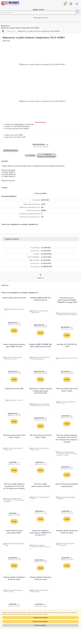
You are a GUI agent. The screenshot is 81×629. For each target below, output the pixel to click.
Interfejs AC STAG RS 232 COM (67, 345)
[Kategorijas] (76, 3)
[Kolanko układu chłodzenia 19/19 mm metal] (66, 544)
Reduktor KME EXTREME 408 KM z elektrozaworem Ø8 (40, 345)
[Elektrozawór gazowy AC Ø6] (14, 309)
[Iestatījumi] (71, 3)
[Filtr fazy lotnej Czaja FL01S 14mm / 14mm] (14, 449)
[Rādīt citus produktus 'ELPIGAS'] (6, 41)
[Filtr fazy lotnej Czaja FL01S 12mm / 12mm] (66, 402)
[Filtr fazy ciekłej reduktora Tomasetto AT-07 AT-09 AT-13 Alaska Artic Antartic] (14, 500)
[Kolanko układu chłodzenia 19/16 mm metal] (14, 590)
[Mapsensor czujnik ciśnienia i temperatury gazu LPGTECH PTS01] (40, 404)
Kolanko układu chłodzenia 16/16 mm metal (40, 578)
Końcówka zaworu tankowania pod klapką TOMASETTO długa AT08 (67, 300)
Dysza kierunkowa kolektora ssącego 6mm (67, 485)
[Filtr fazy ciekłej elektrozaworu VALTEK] (40, 497)
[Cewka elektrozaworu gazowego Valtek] (14, 544)
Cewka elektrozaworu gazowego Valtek (14, 532)
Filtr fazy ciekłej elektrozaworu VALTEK (40, 485)
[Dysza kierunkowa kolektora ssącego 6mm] (66, 497)
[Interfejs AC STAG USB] (14, 400)
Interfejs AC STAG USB (14, 389)
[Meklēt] (78, 12)
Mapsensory (11, 31)
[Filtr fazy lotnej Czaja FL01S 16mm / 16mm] (40, 449)
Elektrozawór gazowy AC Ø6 (14, 298)
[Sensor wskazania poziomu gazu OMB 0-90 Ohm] (14, 358)
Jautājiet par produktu (10, 150)
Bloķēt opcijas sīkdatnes (40, 621)
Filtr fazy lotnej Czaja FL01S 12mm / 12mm (67, 390)
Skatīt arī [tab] (40, 278)
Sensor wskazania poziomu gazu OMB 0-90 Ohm (14, 345)
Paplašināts (36, 18)
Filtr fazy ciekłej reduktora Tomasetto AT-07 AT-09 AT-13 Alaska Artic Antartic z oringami (67, 438)
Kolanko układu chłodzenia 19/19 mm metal (67, 532)
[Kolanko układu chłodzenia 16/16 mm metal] (40, 590)
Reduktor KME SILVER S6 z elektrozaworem (40, 299)
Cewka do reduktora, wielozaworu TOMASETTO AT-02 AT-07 (40, 533)
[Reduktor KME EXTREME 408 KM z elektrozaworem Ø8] (40, 358)
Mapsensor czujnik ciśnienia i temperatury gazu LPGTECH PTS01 (40, 391)
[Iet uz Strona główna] (3, 31)
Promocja (45, 18)
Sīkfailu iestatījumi (40, 625)
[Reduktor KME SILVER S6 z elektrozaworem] (40, 311)
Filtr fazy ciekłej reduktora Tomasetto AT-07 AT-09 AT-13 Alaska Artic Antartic (14, 486)
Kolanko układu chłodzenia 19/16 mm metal (14, 578)
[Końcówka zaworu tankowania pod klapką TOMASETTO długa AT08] (66, 313)
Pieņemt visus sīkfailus (40, 617)
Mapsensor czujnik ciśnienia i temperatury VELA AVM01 (39, 31)
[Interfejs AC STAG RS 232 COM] (66, 358)
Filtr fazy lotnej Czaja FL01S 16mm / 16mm (40, 436)
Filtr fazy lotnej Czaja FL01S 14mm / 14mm (14, 436)
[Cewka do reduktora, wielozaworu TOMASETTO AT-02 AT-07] (40, 546)
